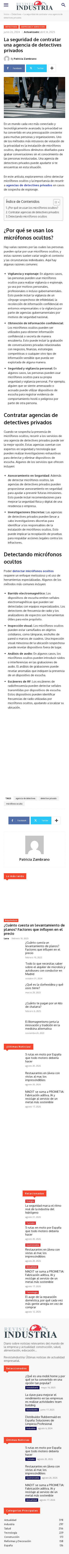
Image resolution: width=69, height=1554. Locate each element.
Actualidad (31, 1267)
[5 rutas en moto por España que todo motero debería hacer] (13, 1060)
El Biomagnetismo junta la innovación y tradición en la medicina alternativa (42, 1025)
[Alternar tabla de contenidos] (54, 202)
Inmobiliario (32, 1387)
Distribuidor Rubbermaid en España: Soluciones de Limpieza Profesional (43, 1420)
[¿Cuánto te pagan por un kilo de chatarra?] (13, 1009)
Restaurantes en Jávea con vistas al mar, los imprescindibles (42, 1076)
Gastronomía (32, 1245)
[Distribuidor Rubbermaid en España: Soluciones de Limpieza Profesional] (13, 1422)
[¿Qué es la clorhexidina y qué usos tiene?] (13, 990)
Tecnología (32, 1292)
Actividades (32, 1409)
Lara (6, 938)
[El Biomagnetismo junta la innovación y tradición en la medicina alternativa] (13, 1027)
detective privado (49, 798)
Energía (30, 1201)
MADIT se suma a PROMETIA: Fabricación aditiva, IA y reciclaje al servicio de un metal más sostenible (44, 1097)
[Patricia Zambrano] (7, 59)
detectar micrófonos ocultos (33, 571)
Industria (30, 1428)
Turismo (30, 1223)
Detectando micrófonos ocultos (27, 216)
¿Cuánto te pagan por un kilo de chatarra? (43, 1004)
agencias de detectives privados (29, 185)
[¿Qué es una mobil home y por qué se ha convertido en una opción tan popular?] (13, 1381)
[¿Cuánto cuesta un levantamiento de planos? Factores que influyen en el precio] (34, 899)
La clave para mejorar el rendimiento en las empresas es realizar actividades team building (44, 1400)
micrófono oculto (14, 803)
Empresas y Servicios (33, 27)
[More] (52, 68)
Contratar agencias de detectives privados (33, 212)
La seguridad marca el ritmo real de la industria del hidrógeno (43, 1209)
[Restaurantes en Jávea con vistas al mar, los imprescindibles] (13, 1078)
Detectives (16, 14)
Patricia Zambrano (25, 58)
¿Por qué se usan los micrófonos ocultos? (33, 207)
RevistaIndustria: (14, 1357)
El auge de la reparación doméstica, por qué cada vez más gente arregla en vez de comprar (44, 1302)
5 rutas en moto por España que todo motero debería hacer (43, 1058)
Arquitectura (11, 920)
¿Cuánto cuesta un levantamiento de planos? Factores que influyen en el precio (34, 929)
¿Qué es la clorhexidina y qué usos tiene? (44, 986)
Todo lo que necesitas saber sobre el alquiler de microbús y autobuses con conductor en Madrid (45, 969)
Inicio (6, 14)
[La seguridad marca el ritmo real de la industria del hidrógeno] (13, 1207)
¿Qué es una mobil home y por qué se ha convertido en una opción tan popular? (45, 1379)
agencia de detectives (25, 798)
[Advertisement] (34, 754)
